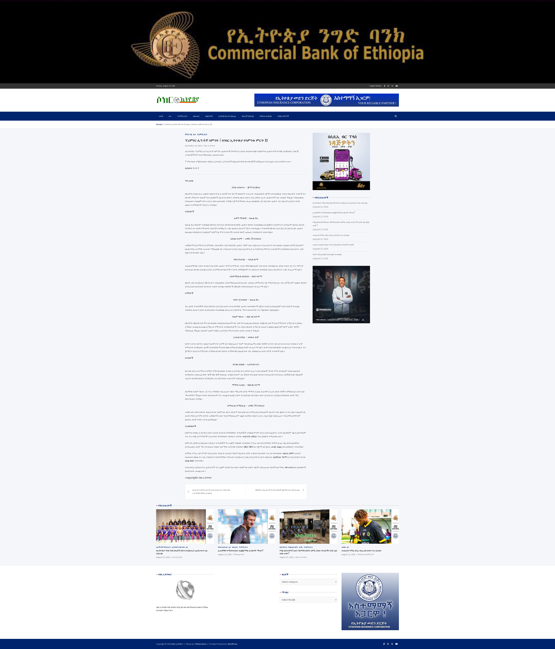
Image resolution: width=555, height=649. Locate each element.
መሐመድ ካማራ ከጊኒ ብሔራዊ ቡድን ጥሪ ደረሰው (331, 235)
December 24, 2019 (193, 145)
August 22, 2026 (163, 557)
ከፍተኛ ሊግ (283, 547)
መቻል (344, 547)
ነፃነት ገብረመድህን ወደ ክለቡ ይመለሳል (327, 254)
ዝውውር (196, 116)
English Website (375, 86)
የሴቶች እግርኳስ (248, 116)
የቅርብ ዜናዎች (165, 505)
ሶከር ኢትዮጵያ (209, 145)
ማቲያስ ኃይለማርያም (365, 554)
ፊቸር (301, 547)
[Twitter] (392, 86)
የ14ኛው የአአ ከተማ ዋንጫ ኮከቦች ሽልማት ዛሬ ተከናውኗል (277, 490)
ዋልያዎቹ (209, 116)
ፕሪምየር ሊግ (182, 116)
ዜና (170, 116)
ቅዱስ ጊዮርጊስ (222, 547)
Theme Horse (201, 644)
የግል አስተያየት (293, 547)
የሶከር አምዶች (283, 116)
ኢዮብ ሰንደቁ (177, 557)
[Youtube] (396, 86)
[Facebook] (384, 86)
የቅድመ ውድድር (266, 116)
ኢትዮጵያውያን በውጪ (227, 116)
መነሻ (161, 116)
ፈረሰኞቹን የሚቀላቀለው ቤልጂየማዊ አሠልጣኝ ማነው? (334, 212)
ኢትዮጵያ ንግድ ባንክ (178, 547)
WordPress (232, 644)
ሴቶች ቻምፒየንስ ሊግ (163, 547)
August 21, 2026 (286, 557)
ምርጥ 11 (188, 134)
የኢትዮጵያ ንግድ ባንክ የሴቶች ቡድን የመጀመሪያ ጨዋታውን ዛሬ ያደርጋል (340, 202)
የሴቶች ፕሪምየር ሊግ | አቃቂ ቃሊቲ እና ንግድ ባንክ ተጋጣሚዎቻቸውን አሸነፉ (211, 492)
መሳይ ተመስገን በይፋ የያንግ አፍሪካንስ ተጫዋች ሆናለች (333, 244)
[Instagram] (388, 86)
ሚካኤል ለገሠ (239, 554)
